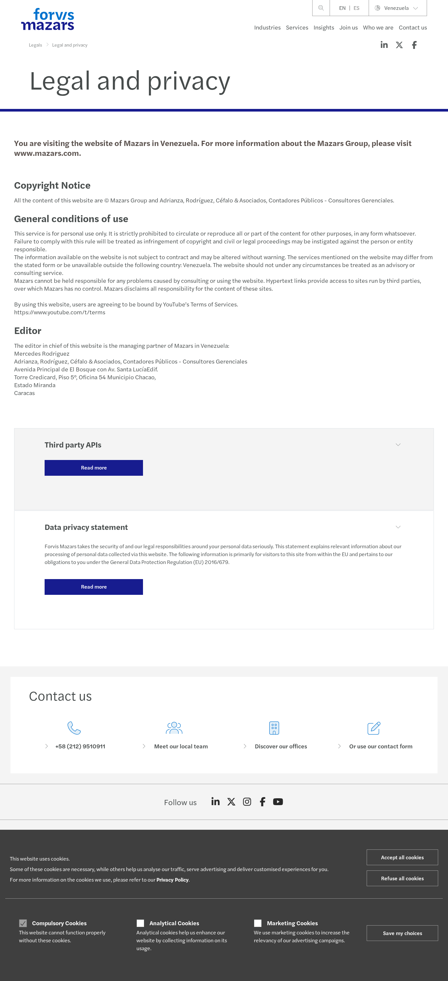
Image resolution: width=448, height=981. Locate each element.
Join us (348, 27)
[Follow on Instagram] (247, 801)
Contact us (413, 27)
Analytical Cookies (174, 923)
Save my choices (402, 933)
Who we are (378, 27)
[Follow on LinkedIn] (215, 801)
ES (356, 7)
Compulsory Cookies (59, 923)
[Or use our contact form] (374, 735)
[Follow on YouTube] (278, 801)
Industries (267, 27)
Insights (324, 27)
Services (297, 27)
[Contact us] (74, 735)
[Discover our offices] (274, 735)
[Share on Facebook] (414, 45)
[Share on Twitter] (399, 45)
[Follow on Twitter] (231, 801)
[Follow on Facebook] (262, 801)
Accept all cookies (402, 857)
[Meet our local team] (174, 735)
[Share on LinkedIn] (384, 45)
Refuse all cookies (402, 878)
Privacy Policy (172, 879)
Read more (94, 467)
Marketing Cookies (292, 923)
